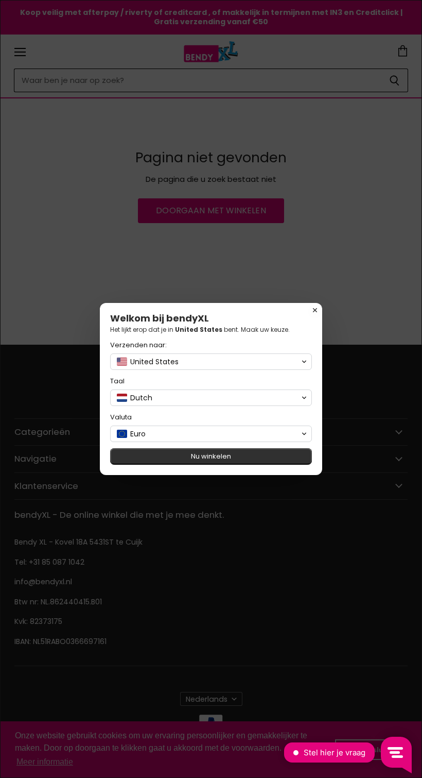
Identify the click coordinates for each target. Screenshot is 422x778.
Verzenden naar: (138, 345)
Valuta (121, 417)
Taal (117, 381)
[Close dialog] (315, 310)
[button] (211, 361)
